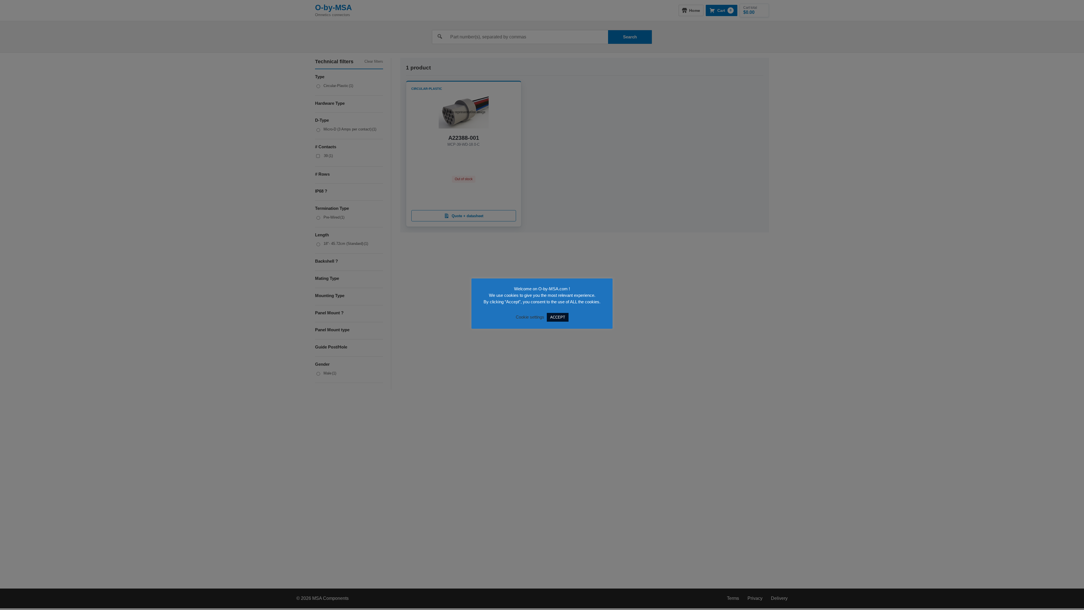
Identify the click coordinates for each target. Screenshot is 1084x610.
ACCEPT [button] (557, 317)
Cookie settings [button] (530, 317)
